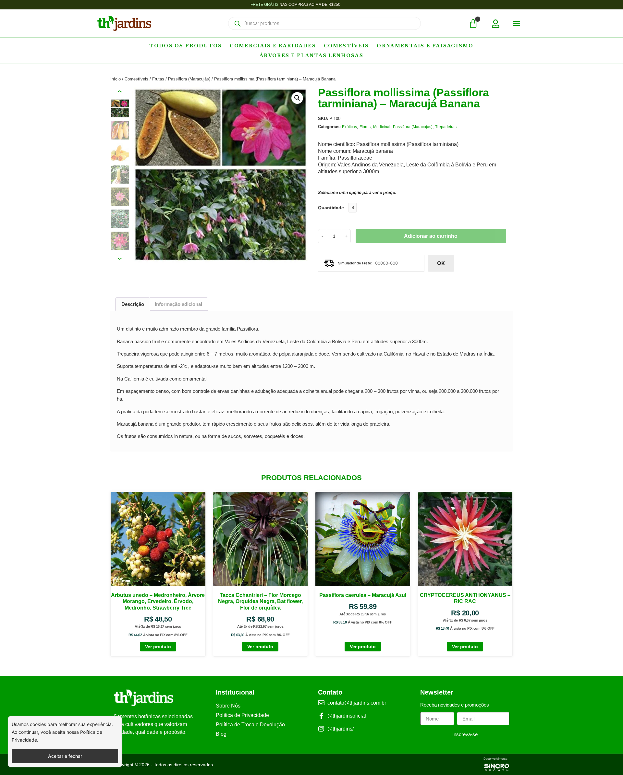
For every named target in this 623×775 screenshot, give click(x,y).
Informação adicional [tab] (178, 304)
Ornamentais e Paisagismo (425, 45)
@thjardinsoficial (346, 716)
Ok (441, 263)
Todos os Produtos (185, 45)
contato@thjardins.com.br (356, 703)
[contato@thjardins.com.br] (321, 703)
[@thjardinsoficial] (321, 716)
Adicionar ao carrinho (431, 236)
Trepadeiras (446, 127)
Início (115, 79)
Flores (365, 127)
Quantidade (331, 207)
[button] (516, 24)
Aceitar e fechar (65, 756)
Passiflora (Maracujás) (189, 79)
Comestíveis (346, 45)
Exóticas (349, 127)
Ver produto (158, 646)
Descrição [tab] (132, 304)
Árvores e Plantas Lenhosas (311, 55)
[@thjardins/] (321, 729)
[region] (65, 741)
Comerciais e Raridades (273, 45)
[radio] (352, 207)
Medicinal (381, 127)
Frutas (158, 79)
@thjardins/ (340, 729)
